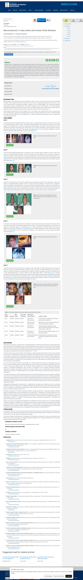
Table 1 (34, 279)
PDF (49, 20)
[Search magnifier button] (76, 4)
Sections (66, 21)
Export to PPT (10, 145)
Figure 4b (15, 230)
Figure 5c (57, 277)
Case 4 (69, 34)
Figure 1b (36, 129)
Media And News (64, 10)
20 (48, 406)
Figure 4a (30, 228)
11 (14, 381)
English (6, 20)
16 (15, 396)
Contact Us (72, 10)
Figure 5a (50, 272)
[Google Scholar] (11, 441)
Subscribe (55, 10)
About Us (15, 10)
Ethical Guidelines (39, 10)
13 (23, 388)
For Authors (48, 10)
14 (24, 388)
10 (16, 370)
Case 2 (69, 30)
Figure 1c (34, 130)
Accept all (68, 576)
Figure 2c (12, 160)
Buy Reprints (42, 20)
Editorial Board (22, 10)
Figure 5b (27, 275)
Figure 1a (31, 127)
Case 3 (69, 32)
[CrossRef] (10, 446)
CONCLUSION (67, 40)
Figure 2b (6, 158)
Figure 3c (54, 190)
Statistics (73, 21)
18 (30, 403)
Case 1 (69, 28)
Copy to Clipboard (8, 54)
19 (31, 403)
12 (14, 385)
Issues (29, 10)
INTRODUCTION (68, 23)
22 (49, 406)
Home (9, 10)
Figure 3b (10, 188)
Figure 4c (12, 231)
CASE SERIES (67, 26)
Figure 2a (55, 155)
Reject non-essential (59, 576)
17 (16, 396)
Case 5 (69, 36)
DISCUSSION (67, 38)
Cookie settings (48, 576)
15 (37, 392)
